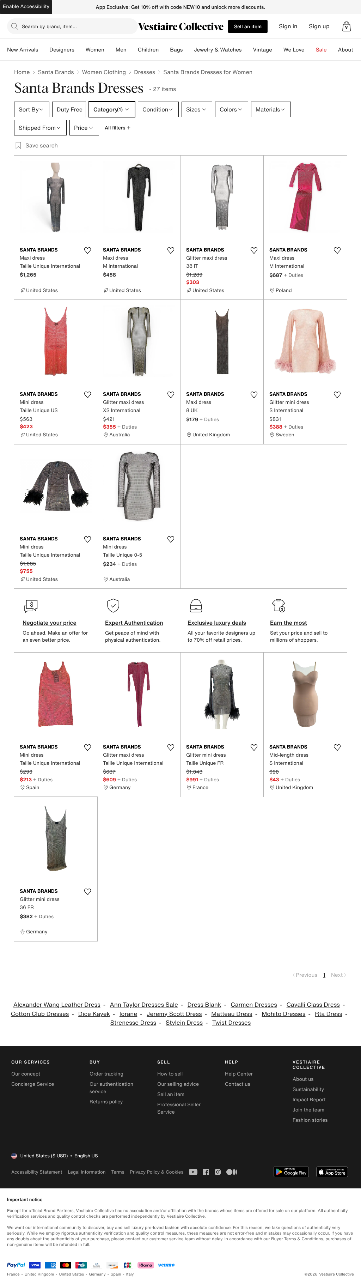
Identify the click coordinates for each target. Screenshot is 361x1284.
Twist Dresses (231, 1022)
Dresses (144, 72)
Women (95, 50)
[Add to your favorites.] (87, 250)
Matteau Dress (231, 1014)
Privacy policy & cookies (156, 1172)
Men (121, 50)
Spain (116, 1274)
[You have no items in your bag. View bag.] (346, 26)
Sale (321, 50)
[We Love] (310, 50)
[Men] (132, 50)
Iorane (128, 1014)
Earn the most (288, 622)
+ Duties (293, 275)
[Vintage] (278, 50)
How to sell (170, 1074)
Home (22, 72)
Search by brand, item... (49, 26)
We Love (294, 50)
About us (303, 1079)
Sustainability (308, 1089)
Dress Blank (204, 1004)
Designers (61, 50)
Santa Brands (56, 72)
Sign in (288, 26)
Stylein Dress (184, 1022)
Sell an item (248, 26)
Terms (117, 1172)
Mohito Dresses (283, 1014)
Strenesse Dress (133, 1022)
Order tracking (106, 1074)
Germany (97, 1274)
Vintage (262, 50)
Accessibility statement (36, 1172)
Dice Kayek (94, 1014)
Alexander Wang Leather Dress (56, 1004)
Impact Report (309, 1099)
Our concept (25, 1074)
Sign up (319, 26)
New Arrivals (22, 50)
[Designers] (80, 50)
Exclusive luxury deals (217, 622)
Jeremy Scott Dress (174, 1014)
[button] (346, 26)
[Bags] (188, 50)
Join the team (308, 1110)
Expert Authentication (134, 622)
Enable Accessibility (26, 6)
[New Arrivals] (44, 50)
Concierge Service (32, 1084)
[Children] (164, 50)
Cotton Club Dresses (40, 1014)
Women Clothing (104, 72)
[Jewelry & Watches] (247, 50)
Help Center (239, 1074)
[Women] (110, 50)
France (13, 1274)
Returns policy (106, 1102)
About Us (349, 50)
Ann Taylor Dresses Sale (144, 1004)
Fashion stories (310, 1120)
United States (71, 1274)
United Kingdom (39, 1274)
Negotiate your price (50, 622)
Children (148, 50)
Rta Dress (328, 1014)
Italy (130, 1274)
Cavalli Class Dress (313, 1004)
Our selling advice (178, 1084)
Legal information (86, 1172)
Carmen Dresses (254, 1004)
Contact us (237, 1084)
